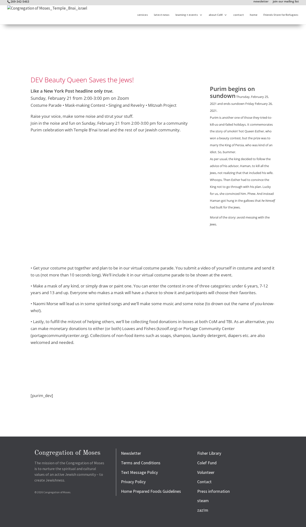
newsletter (260, 1)
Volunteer (205, 472)
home (253, 15)
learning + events (186, 15)
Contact (204, 481)
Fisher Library (209, 453)
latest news (161, 15)
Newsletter (131, 453)
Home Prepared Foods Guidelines (151, 491)
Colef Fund (207, 462)
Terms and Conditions (140, 462)
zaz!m (202, 510)
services (142, 15)
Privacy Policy (133, 481)
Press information (213, 491)
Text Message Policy (139, 472)
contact (238, 15)
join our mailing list (286, 1)
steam (203, 500)
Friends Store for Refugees (280, 15)
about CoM (216, 15)
